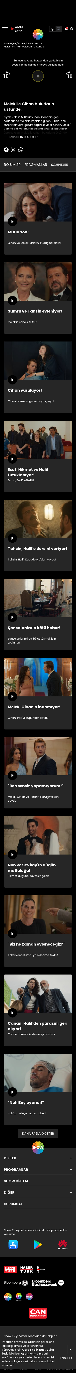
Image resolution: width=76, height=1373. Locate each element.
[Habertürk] (10, 1269)
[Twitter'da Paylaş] (13, 149)
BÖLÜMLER (12, 164)
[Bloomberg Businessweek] (48, 1282)
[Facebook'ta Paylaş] (6, 149)
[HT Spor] (41, 1269)
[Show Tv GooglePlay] (38, 1244)
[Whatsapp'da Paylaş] (20, 149)
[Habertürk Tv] (26, 1269)
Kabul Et (66, 1358)
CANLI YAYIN (18, 29)
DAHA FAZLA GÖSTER (38, 1133)
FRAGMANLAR (36, 164)
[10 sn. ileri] (69, 74)
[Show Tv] (38, 34)
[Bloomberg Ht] (16, 1282)
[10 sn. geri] (7, 74)
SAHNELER (59, 164)
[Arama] (72, 29)
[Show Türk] (19, 1296)
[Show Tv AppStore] (13, 1244)
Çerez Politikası (33, 1350)
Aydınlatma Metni (34, 1353)
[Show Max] (30, 1296)
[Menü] (5, 28)
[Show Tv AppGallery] (63, 1244)
